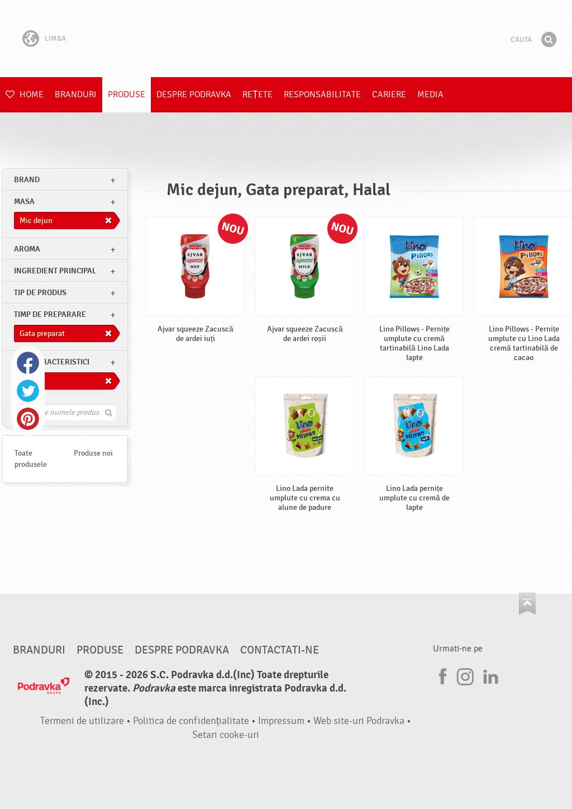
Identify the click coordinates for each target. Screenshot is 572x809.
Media (430, 94)
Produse (126, 94)
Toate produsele (31, 458)
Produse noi (93, 453)
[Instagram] (465, 675)
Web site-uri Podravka (358, 721)
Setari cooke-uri (225, 735)
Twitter (28, 391)
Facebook (28, 363)
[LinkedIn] (489, 675)
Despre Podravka (193, 94)
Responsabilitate (322, 94)
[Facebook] (441, 675)
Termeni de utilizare (82, 721)
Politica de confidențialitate (191, 721)
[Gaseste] (548, 40)
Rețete (257, 94)
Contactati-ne (279, 650)
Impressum (281, 721)
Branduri (76, 94)
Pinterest (28, 419)
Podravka (286, 38)
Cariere (389, 94)
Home (30, 94)
